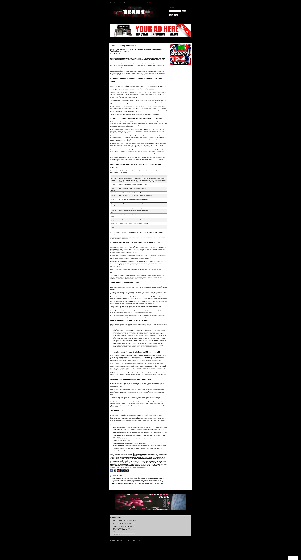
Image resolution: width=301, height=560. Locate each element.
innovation (126, 481)
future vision (119, 480)
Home (111, 3)
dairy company (144, 478)
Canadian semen (159, 477)
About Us (143, 3)
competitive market (126, 121)
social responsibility (148, 357)
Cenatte (113, 478)
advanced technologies (124, 477)
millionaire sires (145, 481)
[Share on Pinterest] (118, 470)
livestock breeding (120, 92)
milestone (140, 481)
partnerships (152, 481)
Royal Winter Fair (160, 232)
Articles (120, 3)
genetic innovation (126, 480)
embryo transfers (151, 478)
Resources (132, 3)
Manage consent (293, 558)
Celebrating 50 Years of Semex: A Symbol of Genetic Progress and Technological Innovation (136, 50)
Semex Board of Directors (132, 483)
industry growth (146, 129)
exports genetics (158, 478)
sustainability (156, 483)
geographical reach (146, 480)
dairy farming (154, 275)
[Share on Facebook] (111, 470)
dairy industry (139, 392)
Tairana (161, 483)
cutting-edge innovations (135, 478)
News (115, 3)
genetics (140, 480)
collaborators (118, 478)
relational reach (162, 481)
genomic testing (141, 135)
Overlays (188, 46)
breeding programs (154, 263)
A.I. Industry (119, 475)
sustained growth (136, 303)
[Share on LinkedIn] (121, 470)
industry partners (120, 481)
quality (156, 481)
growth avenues (154, 480)
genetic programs (134, 480)
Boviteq (144, 477)
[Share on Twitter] (115, 470)
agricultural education (133, 477)
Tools (138, 3)
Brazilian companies (150, 477)
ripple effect (163, 374)
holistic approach (116, 372)
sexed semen (113, 289)
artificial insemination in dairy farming (133, 330)
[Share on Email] (127, 470)
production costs (113, 307)
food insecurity (147, 358)
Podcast (126, 3)
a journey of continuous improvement (124, 106)
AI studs (140, 477)
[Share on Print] (124, 470)
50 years (116, 477)
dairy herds (134, 252)
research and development (117, 483)
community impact (125, 478)
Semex (125, 483)
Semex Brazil (141, 483)
